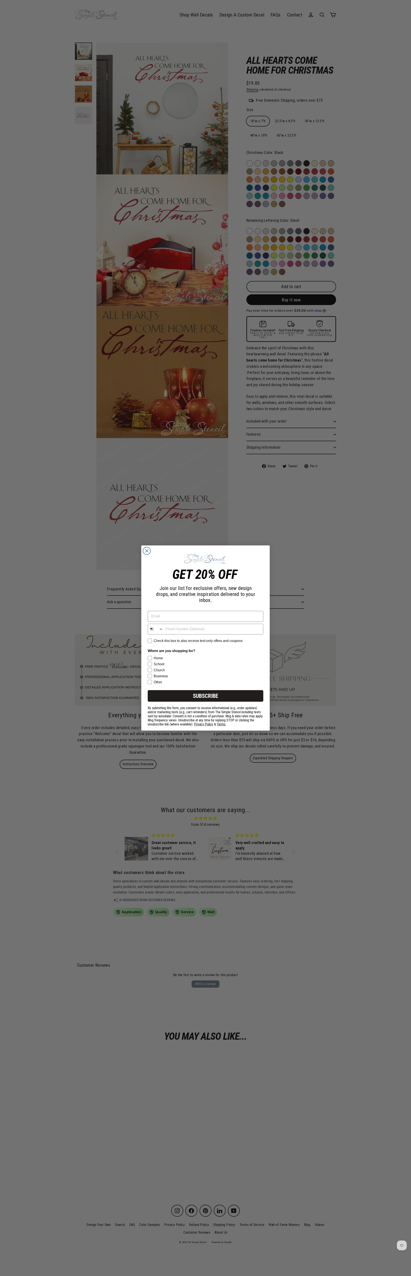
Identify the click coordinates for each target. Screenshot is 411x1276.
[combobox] (155, 629)
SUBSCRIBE (205, 696)
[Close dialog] (146, 551)
